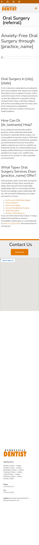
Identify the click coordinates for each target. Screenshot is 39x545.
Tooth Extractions (12, 211)
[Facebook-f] (2, 1)
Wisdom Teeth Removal (15, 213)
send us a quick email (11, 223)
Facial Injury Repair (12, 205)
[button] (36, 8)
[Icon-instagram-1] (7, 1)
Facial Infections (11, 203)
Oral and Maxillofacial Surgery (17, 208)
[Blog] (19, 1)
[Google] (13, 1)
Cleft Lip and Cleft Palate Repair (17, 200)
